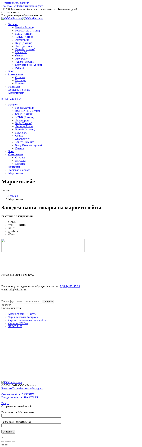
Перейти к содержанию (15, 2)
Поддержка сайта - (20, 397)
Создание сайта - (18, 394)
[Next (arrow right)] (6, 444)
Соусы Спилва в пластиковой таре (28, 320)
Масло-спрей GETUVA (22, 313)
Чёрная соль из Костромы (23, 317)
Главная (13, 195)
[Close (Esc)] (2, 441)
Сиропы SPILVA (18, 323)
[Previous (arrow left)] (2, 444)
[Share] (6, 441)
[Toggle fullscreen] (9, 441)
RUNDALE (15, 326)
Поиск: (5, 301)
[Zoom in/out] (13, 441)
